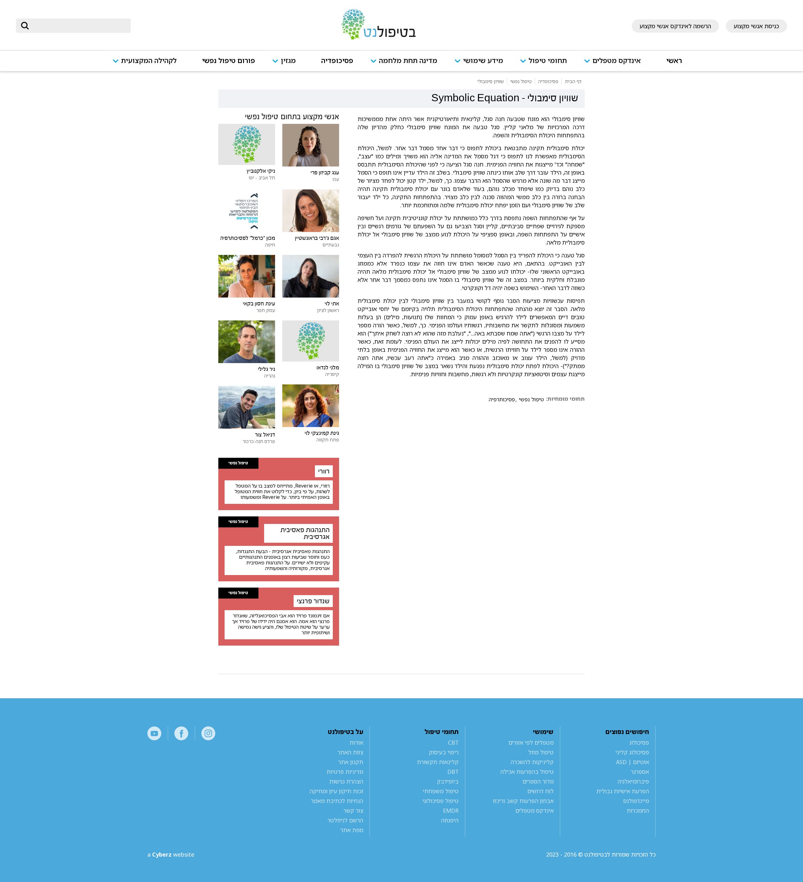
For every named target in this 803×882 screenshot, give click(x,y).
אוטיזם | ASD (632, 762)
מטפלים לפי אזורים (531, 742)
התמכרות (638, 810)
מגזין (288, 61)
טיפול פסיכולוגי (440, 801)
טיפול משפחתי (440, 791)
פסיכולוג (639, 742)
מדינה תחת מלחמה (408, 61)
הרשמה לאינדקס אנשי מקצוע (675, 26)
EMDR (450, 810)
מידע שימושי (483, 61)
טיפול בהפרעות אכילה (527, 771)
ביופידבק (447, 781)
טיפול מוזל (541, 752)
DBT (452, 771)
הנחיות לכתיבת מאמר (337, 801)
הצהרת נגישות (346, 781)
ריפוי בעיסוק (443, 752)
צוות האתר (350, 752)
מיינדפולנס (636, 801)
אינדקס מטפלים (617, 61)
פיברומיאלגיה (633, 781)
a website (170, 854)
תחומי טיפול (548, 61)
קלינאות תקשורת (437, 762)
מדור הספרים (538, 781)
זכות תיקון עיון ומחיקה (336, 791)
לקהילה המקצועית (149, 61)
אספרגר (640, 771)
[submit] (25, 25)
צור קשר (353, 810)
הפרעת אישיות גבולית (622, 791)
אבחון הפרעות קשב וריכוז (523, 801)
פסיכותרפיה (502, 399)
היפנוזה (449, 820)
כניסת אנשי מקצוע (756, 26)
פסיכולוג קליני (632, 752)
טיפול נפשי (531, 399)
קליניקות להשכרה (532, 762)
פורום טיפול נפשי (228, 61)
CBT (453, 742)
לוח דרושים (540, 791)
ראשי (674, 61)
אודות (356, 742)
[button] (616, 64)
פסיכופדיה (337, 61)
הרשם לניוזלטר (345, 820)
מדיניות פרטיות (345, 771)
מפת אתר (351, 830)
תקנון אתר (350, 762)
